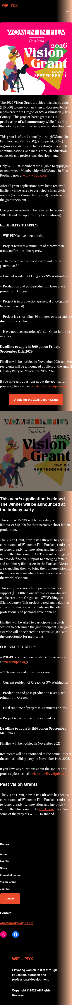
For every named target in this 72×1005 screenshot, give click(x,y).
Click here (46, 809)
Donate (10, 898)
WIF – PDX (10, 5)
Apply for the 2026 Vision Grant (36, 399)
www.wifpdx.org (35, 175)
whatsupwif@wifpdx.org (48, 386)
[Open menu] (68, 11)
